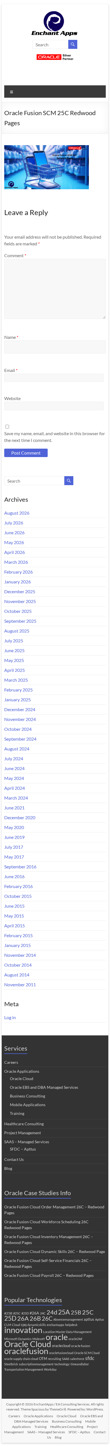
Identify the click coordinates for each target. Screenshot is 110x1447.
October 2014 (18, 964)
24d (52, 1312)
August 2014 (16, 974)
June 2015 (14, 906)
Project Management (22, 1132)
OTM (43, 1358)
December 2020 (19, 817)
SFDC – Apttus (23, 1149)
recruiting (54, 1359)
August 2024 (16, 748)
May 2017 (14, 856)
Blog (8, 1168)
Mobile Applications (27, 1104)
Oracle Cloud (21, 1078)
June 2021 (14, 807)
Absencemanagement (68, 1319)
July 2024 (13, 758)
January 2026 (17, 581)
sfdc (89, 1358)
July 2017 (13, 847)
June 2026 (14, 532)
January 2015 (17, 945)
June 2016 (14, 876)
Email (10, 370)
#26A (34, 1313)
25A (64, 1312)
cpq (24, 1324)
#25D (25, 1313)
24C (43, 1313)
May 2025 (14, 660)
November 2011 (20, 984)
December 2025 (19, 591)
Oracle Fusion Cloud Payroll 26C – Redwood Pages (49, 1275)
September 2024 (20, 738)
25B (76, 1312)
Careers (11, 1062)
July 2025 (13, 640)
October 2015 (18, 896)
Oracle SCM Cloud (87, 1353)
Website (12, 398)
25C (88, 1312)
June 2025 (14, 650)
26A (23, 1318)
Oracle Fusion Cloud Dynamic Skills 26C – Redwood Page (54, 1251)
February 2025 (18, 689)
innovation (23, 1330)
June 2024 (14, 768)
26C (47, 1318)
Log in (10, 1017)
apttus (89, 1319)
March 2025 (16, 680)
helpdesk (71, 1325)
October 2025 (18, 611)
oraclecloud (61, 1345)
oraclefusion (26, 1351)
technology (62, 1364)
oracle (57, 1337)
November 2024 (20, 719)
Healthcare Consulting (24, 1123)
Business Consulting (27, 1096)
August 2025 (16, 630)
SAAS (65, 1359)
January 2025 (17, 699)
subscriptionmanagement (36, 1364)
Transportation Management (23, 1369)
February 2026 (18, 571)
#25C (17, 1313)
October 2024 (18, 729)
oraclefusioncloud (61, 1353)
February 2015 (18, 935)
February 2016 (18, 886)
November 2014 (20, 955)
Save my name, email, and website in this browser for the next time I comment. (54, 437)
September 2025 (20, 621)
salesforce (77, 1359)
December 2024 (19, 709)
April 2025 (14, 670)
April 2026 (14, 552)
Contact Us (14, 1159)
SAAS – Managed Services (26, 1141)
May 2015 (14, 915)
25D (10, 1318)
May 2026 (14, 542)
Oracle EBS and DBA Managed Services (44, 1087)
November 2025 (20, 601)
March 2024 (16, 797)
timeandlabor (80, 1364)
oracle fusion (80, 1346)
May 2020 (14, 827)
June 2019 (14, 837)
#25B (8, 1313)
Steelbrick (11, 1364)
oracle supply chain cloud (21, 1359)
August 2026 (16, 512)
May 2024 (14, 778)
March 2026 (16, 562)
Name (11, 337)
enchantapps (55, 1325)
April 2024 (14, 788)
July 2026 (13, 522)
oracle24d (75, 1339)
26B (35, 1318)
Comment (15, 255)
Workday (50, 1369)
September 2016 (20, 866)
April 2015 (14, 925)
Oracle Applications (21, 1071)
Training (17, 1113)
